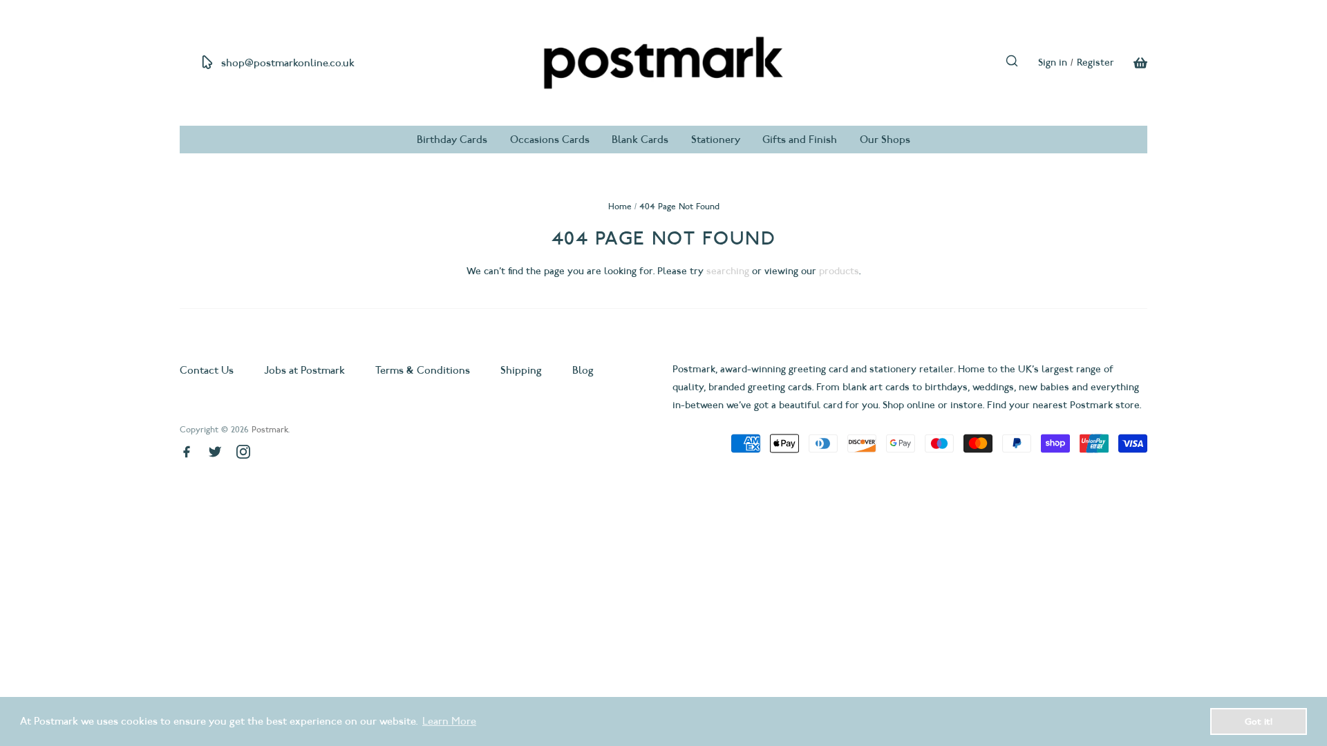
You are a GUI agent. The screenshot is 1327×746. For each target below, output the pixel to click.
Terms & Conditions (422, 370)
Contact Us (208, 370)
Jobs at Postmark (304, 370)
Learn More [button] (449, 721)
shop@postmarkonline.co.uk (288, 63)
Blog (583, 370)
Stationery (715, 139)
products (839, 271)
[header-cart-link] (1130, 63)
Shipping (521, 370)
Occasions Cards (550, 139)
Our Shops (885, 139)
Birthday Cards (452, 139)
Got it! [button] (1258, 721)
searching (727, 271)
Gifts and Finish (799, 139)
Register (1095, 62)
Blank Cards (640, 139)
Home (620, 206)
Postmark (270, 429)
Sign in (1052, 62)
